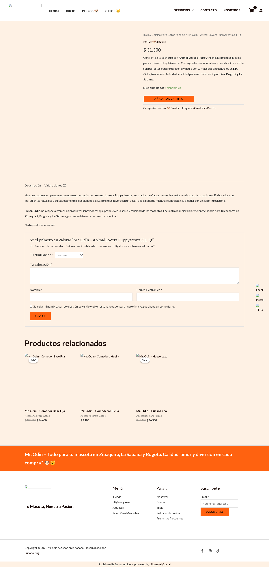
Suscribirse (215, 511)
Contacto (208, 10)
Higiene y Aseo (122, 502)
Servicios (182, 10)
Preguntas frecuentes (169, 518)
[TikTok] (218, 551)
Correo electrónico (149, 289)
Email (205, 496)
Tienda (53, 11)
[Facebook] (202, 551)
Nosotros (231, 10)
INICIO (70, 11)
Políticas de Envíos (168, 513)
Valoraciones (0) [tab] (55, 185)
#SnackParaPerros (204, 108)
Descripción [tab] (33, 185)
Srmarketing (32, 553)
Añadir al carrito (168, 98)
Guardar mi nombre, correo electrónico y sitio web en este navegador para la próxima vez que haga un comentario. (104, 306)
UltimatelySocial (160, 564)
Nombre (36, 289)
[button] (192, 10)
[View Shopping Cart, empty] (251, 10)
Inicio (146, 34)
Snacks (181, 34)
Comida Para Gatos (163, 34)
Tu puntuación (41, 255)
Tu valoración (41, 264)
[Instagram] (210, 551)
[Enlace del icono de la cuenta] (261, 10)
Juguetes (118, 507)
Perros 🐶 (90, 11)
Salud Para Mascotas (126, 513)
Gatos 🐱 (112, 11)
